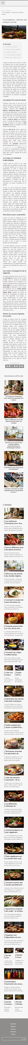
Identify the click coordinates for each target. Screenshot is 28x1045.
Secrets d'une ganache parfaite (19, 958)
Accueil (3, 10)
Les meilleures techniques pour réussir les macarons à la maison (13, 398)
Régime (13, 1026)
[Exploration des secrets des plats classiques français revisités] (14, 691)
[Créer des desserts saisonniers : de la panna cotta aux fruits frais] (14, 769)
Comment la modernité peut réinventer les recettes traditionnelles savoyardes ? (14, 603)
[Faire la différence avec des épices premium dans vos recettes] (13, 410)
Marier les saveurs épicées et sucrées (13, 57)
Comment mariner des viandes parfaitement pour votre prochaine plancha (14, 885)
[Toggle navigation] (3, 2)
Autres (13, 1034)
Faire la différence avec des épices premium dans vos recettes (14, 421)
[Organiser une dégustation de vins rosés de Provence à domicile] (14, 927)
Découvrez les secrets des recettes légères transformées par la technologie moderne (13, 445)
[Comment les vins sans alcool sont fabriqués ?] (13, 458)
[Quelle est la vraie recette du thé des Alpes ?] (19, 668)
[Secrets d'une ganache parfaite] (19, 950)
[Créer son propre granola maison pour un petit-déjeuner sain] (8, 668)
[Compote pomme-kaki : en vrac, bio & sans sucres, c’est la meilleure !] (14, 618)
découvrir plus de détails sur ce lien (14, 146)
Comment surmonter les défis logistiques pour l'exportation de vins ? (13, 490)
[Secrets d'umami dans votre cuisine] (8, 997)
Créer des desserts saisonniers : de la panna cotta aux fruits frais (14, 780)
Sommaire (7, 44)
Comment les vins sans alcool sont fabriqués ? (13, 468)
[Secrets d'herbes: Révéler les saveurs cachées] (19, 997)
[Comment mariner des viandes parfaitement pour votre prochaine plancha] (14, 875)
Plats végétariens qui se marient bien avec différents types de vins (14, 858)
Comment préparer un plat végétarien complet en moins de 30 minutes (14, 833)
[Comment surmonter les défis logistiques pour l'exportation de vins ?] (13, 479)
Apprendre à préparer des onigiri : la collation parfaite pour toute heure (14, 912)
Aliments (13, 1032)
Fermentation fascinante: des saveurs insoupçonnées (14, 984)
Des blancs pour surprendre (11, 52)
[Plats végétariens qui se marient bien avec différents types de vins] (14, 848)
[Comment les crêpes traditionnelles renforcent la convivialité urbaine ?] (14, 644)
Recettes (8, 10)
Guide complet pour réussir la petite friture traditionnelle (14, 727)
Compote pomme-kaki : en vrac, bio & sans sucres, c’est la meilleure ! (14, 629)
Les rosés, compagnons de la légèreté (13, 55)
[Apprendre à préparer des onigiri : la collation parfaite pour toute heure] (14, 901)
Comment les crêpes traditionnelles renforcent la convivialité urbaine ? (13, 655)
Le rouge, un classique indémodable (13, 49)
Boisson (13, 1029)
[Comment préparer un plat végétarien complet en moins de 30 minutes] (14, 822)
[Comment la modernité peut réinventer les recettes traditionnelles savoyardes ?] (14, 592)
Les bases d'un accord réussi (11, 47)
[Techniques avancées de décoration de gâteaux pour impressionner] (14, 743)
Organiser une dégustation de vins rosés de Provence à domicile (13, 938)
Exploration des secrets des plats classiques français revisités (14, 701)
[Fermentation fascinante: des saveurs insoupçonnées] (14, 974)
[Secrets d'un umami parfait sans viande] (9, 950)
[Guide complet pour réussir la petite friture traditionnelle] (14, 717)
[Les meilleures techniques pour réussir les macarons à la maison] (13, 387)
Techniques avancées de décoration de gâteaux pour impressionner (13, 754)
